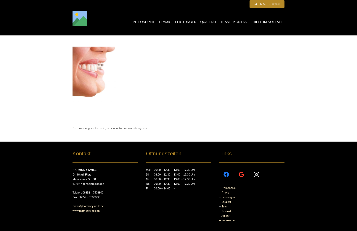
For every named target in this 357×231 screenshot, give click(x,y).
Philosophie (229, 187)
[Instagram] (256, 174)
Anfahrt (225, 215)
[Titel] (80, 18)
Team (225, 206)
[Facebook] (226, 174)
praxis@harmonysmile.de (88, 206)
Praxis (225, 192)
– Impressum (227, 220)
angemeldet (92, 128)
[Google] (241, 174)
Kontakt (226, 211)
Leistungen (228, 197)
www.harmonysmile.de (86, 210)
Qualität (226, 201)
